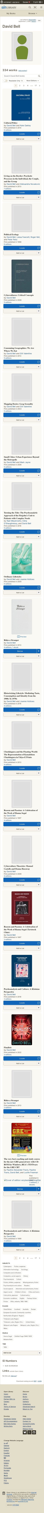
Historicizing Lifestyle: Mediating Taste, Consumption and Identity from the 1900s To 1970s (22, 696)
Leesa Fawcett (23, 237)
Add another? (22, 70)
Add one (13, 1376)
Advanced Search (29, 1407)
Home (25, 1394)
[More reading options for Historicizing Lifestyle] (38, 714)
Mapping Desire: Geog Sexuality (18, 403)
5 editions (7, 302)
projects (9, 1499)
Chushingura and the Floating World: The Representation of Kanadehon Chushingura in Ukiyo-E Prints (21, 754)
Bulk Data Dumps (10, 1424)
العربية (6, 1443)
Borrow (20, 651)
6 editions (7, 244)
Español (6, 1453)
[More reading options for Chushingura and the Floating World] (38, 773)
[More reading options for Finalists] (38, 1063)
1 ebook (15, 647)
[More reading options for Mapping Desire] (38, 420)
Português (7, 1468)
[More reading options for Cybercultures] (38, 311)
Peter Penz (12, 239)
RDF (35, 1381)
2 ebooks (34, 1183)
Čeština (6, 1445)
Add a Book (27, 1426)
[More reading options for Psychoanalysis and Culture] (38, 1008)
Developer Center (10, 1419)
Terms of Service (10, 1407)
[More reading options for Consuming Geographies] (38, 367)
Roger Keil (35, 237)
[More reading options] (38, 651)
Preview (23, 637)
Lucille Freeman (31, 1172)
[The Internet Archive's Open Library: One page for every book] (9, 7)
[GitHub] (34, 1432)
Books (25, 1397)
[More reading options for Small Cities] (38, 475)
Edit (39, 20)
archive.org (11, 1501)
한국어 (6, 1465)
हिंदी (5, 1458)
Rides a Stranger (11, 640)
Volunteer (7, 1397)
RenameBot (32, 20)
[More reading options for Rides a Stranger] (38, 656)
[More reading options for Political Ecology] (38, 253)
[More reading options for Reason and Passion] (38, 829)
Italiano (6, 1463)
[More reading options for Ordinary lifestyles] (38, 592)
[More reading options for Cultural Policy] (38, 139)
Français (7, 1455)
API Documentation (10, 1421)
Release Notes (28, 1429)
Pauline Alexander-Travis (17, 1170)
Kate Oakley (25, 125)
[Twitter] (29, 1432)
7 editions (7, 189)
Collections (27, 1404)
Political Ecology (11, 234)
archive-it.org (23, 1501)
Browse (32, 13)
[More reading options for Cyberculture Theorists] (38, 885)
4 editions (7, 647)
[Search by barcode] (35, 7)
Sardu (6, 1473)
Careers (6, 1401)
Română (6, 1470)
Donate (26, 2)
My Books (11, 13)
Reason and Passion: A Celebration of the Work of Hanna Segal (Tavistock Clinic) (21, 929)
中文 (5, 1480)
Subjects (26, 1401)
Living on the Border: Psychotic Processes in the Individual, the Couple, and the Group (21, 178)
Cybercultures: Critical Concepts (19, 295)
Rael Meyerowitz (14, 521)
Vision (6, 1394)
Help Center (27, 1419)
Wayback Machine (27, 1499)
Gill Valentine (26, 353)
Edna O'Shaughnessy (15, 522)
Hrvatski (7, 1460)
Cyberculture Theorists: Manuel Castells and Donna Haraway (18, 867)
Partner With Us (9, 1399)
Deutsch (7, 1448)
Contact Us (27, 1421)
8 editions (7, 130)
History (34, 21)
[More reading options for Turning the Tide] (38, 537)
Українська (8, 1478)
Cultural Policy (10, 122)
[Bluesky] (25, 1432)
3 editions (7, 939)
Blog (5, 1404)
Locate (22, 134)
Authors (26, 1399)
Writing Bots (8, 1426)
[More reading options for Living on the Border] (38, 197)
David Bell (11, 125)
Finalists (7, 1047)
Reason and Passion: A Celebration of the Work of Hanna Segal (21, 812)
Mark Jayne (25, 462)
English (6, 1450)
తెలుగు (6, 1475)
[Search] (29, 7)
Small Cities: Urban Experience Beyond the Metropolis (21, 458)
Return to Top (28, 1409)
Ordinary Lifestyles (12, 576)
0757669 (16, 1505)
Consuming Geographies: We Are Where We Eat (19, 349)
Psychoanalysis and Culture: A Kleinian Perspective (22, 990)
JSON (40, 1381)
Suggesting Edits (29, 1424)
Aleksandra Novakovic (30, 184)
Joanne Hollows (27, 579)
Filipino (6, 1483)
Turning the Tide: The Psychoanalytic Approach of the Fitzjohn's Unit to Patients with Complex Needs (21, 515)
